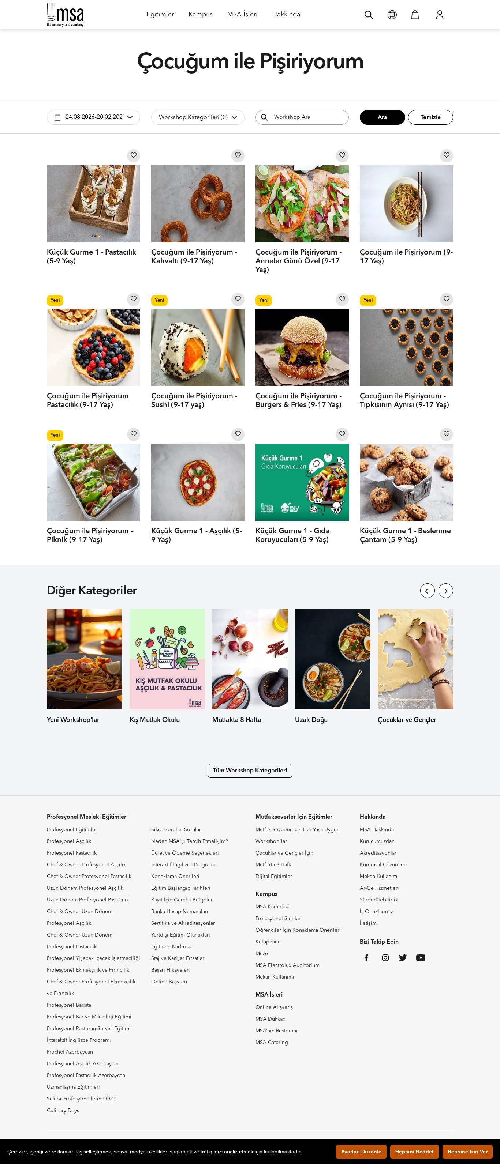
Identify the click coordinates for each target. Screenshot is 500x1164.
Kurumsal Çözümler (383, 864)
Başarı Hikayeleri (170, 970)
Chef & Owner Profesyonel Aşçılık (86, 864)
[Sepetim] (415, 14)
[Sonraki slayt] (446, 590)
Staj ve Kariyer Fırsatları (178, 958)
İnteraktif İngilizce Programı (79, 1040)
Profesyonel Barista (69, 1005)
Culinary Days (63, 1110)
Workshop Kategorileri (193, 118)
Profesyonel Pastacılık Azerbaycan (86, 1075)
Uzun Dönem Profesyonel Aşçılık (85, 888)
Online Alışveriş (274, 1007)
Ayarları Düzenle (361, 1151)
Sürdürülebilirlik (379, 900)
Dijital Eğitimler (273, 876)
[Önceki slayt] (427, 590)
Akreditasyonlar (378, 853)
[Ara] (369, 14)
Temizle (431, 118)
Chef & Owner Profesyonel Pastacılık (89, 876)
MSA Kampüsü (272, 906)
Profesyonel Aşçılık (69, 841)
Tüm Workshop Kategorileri (250, 771)
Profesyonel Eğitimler (72, 829)
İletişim (368, 923)
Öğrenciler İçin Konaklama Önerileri (298, 930)
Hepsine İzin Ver (468, 1151)
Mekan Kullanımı (274, 977)
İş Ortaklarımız (376, 911)
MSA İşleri (242, 17)
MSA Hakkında (377, 829)
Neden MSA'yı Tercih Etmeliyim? (189, 841)
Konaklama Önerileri (175, 876)
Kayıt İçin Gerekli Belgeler (182, 900)
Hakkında (286, 17)
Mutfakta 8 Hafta (273, 864)
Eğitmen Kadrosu (171, 946)
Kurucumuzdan (377, 841)
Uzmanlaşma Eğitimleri (73, 1087)
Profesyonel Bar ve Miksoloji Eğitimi (89, 1017)
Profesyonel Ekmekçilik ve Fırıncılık (88, 970)
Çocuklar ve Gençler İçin (284, 853)
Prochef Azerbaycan (70, 1052)
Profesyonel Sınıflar (278, 918)
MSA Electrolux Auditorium (287, 965)
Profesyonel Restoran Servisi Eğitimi (89, 1028)
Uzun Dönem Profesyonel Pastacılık (88, 900)
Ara (382, 118)
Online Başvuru (169, 981)
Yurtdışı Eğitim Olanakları (180, 935)
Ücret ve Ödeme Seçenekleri (185, 853)
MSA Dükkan (270, 1019)
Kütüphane (268, 942)
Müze (261, 953)
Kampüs (201, 17)
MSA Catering (271, 1042)
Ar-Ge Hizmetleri (379, 888)
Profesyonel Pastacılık (72, 853)
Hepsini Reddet (414, 1151)
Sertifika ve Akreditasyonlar (183, 923)
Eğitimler (160, 17)
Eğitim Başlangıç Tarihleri (180, 888)
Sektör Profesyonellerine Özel (82, 1098)
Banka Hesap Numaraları (179, 911)
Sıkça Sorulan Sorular (176, 829)
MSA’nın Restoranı (276, 1030)
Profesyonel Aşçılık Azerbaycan (83, 1063)
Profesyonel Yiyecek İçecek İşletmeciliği (93, 958)
